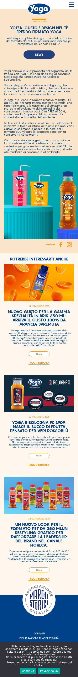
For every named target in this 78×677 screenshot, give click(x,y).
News (39, 354)
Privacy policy (49, 670)
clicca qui (51, 659)
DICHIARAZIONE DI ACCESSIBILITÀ (39, 638)
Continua (28, 670)
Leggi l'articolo (39, 363)
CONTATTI (39, 633)
